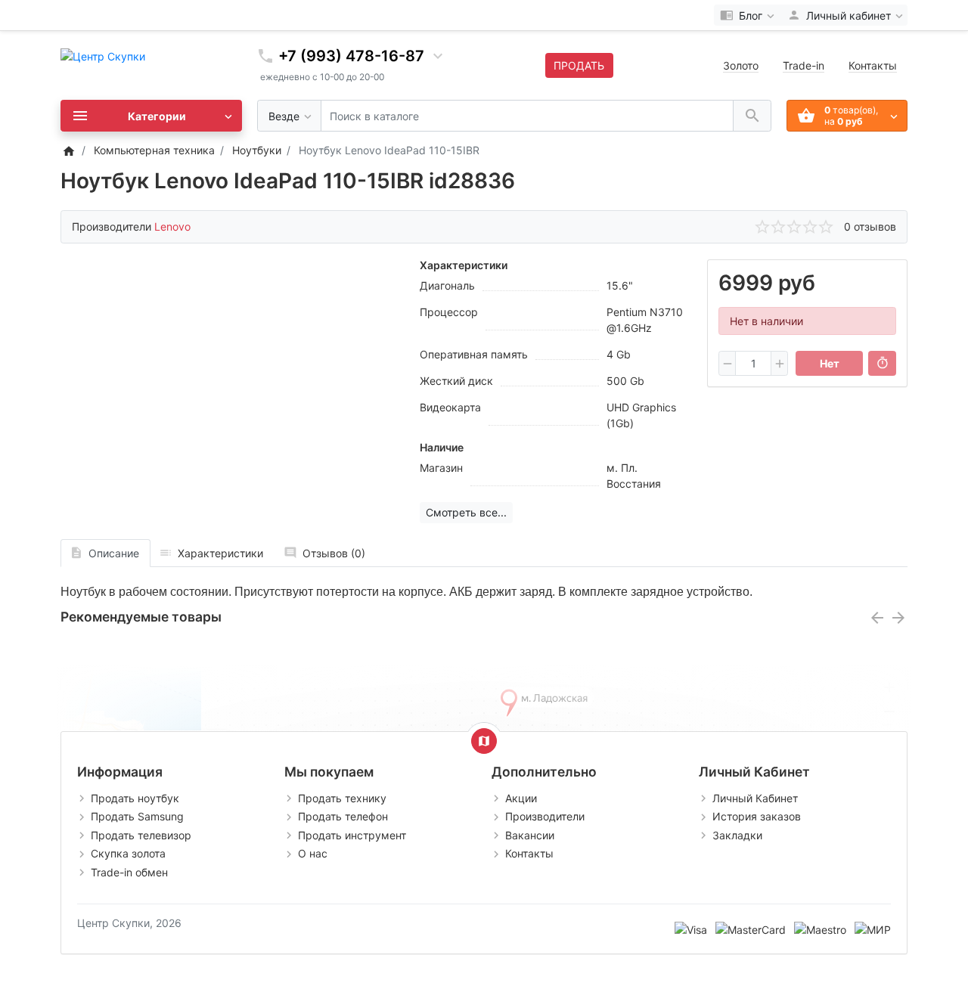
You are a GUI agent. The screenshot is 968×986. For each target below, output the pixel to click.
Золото (741, 65)
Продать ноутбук (135, 798)
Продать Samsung (137, 816)
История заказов (756, 816)
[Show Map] (484, 741)
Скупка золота (128, 853)
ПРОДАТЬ (579, 65)
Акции (521, 798)
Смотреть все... (466, 512)
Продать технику (342, 798)
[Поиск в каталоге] (752, 116)
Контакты (873, 65)
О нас (312, 853)
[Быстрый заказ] (882, 364)
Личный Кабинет (755, 798)
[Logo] (102, 54)
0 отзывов (870, 226)
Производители (545, 816)
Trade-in (803, 65)
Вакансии (529, 835)
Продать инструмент (352, 835)
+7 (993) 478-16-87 (351, 56)
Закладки (737, 835)
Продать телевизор (141, 835)
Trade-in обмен (129, 872)
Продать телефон (343, 816)
